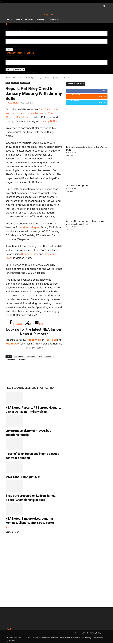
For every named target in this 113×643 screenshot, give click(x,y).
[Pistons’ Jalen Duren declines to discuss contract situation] (14, 444)
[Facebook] (10, 373)
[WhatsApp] (28, 373)
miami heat (31, 356)
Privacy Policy (95, 633)
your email (10, 66)
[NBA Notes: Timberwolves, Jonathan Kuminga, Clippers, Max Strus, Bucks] (14, 509)
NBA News (15, 83)
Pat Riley (22, 359)
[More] (55, 373)
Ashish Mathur (13, 103)
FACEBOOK (12, 343)
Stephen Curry (29, 254)
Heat (15, 77)
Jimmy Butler (49, 121)
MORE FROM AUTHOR (42, 387)
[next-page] (8, 527)
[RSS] (8, 629)
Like (104, 91)
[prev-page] (6, 527)
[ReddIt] (37, 373)
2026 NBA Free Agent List (23, 476)
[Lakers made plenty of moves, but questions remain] (14, 421)
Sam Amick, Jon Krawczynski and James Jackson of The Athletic (32, 113)
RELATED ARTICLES (17, 387)
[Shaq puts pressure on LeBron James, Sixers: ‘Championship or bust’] (14, 486)
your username (12, 37)
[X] (19, 373)
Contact (18, 19)
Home (8, 77)
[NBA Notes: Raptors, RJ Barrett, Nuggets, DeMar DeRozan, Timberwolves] (14, 398)
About (9, 19)
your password (12, 46)
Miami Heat (22, 117)
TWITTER (51, 339)
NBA (40, 356)
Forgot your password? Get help (20, 52)
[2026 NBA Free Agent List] (14, 467)
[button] (104, 6)
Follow (102, 97)
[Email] (46, 373)
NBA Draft (41, 19)
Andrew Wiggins (29, 227)
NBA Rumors (25, 83)
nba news (48, 356)
